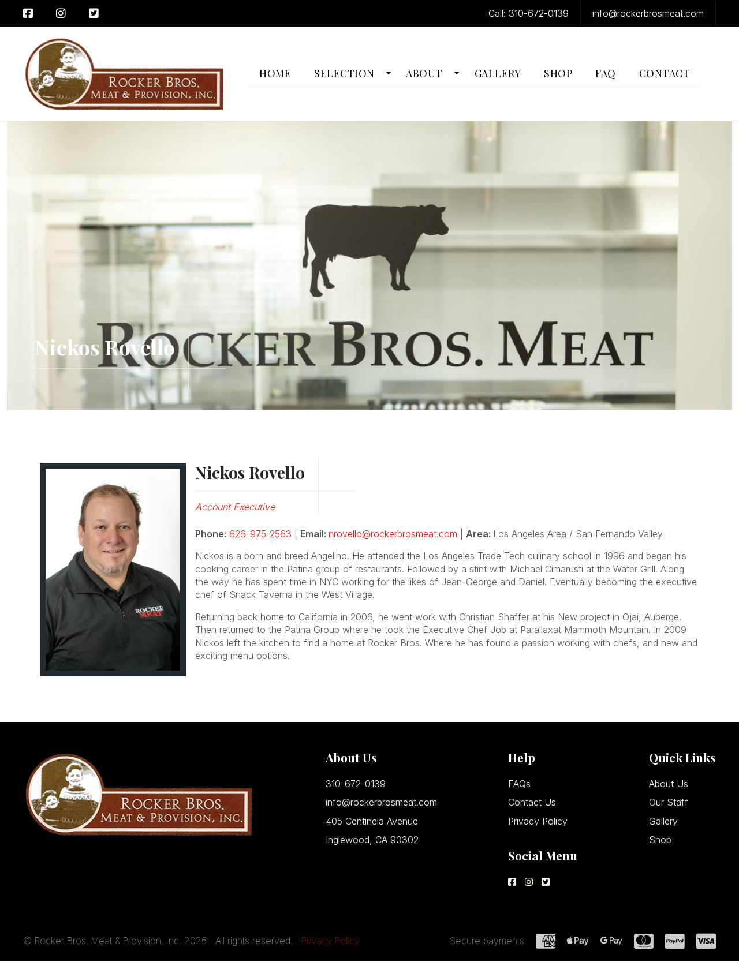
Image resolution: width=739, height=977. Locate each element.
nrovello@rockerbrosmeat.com (393, 534)
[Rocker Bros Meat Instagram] (60, 13)
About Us (668, 783)
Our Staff (668, 802)
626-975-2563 (260, 534)
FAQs (519, 783)
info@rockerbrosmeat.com (381, 802)
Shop (660, 839)
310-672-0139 (356, 783)
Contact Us (532, 802)
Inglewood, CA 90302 (372, 839)
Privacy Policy (538, 821)
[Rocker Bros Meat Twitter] (93, 13)
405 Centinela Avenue (372, 821)
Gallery (663, 821)
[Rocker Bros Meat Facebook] (33, 13)
